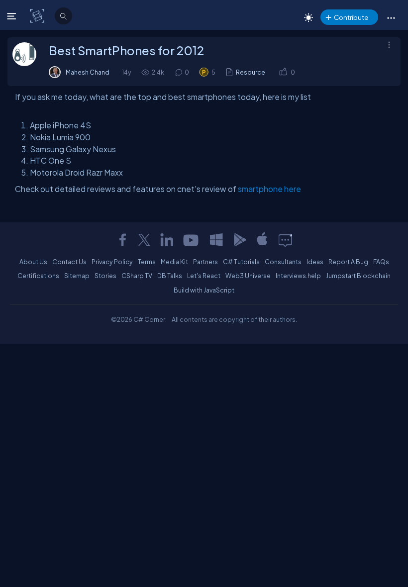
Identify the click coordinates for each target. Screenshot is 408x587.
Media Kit (174, 262)
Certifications (38, 276)
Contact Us (69, 262)
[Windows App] (216, 239)
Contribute (351, 17)
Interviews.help (298, 276)
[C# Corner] (38, 15)
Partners (205, 262)
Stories (105, 276)
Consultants (283, 262)
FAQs (381, 262)
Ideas (314, 262)
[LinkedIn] (166, 239)
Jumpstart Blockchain (358, 276)
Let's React (203, 276)
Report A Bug (348, 262)
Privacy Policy (112, 262)
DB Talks (169, 276)
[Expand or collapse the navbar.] (12, 16)
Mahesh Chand (87, 72)
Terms (147, 262)
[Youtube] (191, 239)
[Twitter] (144, 239)
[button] (391, 17)
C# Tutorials (241, 262)
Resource (250, 72)
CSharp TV (136, 276)
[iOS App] (262, 239)
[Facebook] (122, 239)
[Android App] (239, 239)
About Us (33, 262)
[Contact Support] (285, 239)
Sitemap (77, 276)
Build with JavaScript (204, 290)
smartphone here (269, 189)
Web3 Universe (248, 276)
